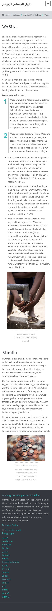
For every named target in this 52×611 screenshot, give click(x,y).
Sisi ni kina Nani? (13, 530)
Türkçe (5, 582)
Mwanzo (6, 15)
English (5, 548)
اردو (4, 586)
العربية (5, 537)
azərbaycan (7, 541)
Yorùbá (5, 593)
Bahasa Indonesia (10, 561)
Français (6, 555)
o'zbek (5, 589)
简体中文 (6, 596)
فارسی (5, 551)
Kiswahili (6, 579)
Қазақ (5, 565)
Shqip (4, 575)
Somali (5, 572)
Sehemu (16, 15)
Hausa (5, 558)
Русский (6, 568)
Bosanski (6, 544)
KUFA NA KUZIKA (32, 15)
